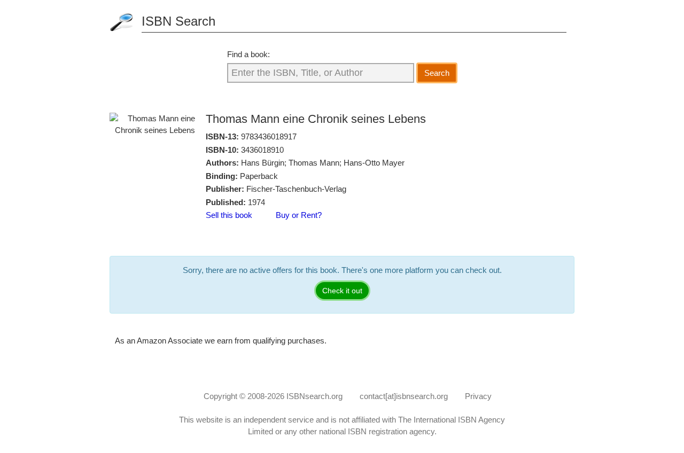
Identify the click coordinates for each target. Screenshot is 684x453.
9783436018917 (269, 136)
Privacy (478, 396)
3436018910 (262, 149)
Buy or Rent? (299, 215)
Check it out (342, 290)
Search (436, 72)
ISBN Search (178, 21)
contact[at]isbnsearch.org (404, 396)
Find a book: (248, 54)
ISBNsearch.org (314, 396)
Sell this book (229, 215)
